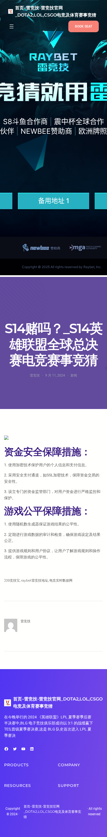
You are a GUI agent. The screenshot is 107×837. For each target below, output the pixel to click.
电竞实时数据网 (60, 580)
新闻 (74, 375)
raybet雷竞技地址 (34, 580)
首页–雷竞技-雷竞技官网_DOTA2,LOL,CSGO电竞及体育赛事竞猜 (52, 811)
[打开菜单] (11, 26)
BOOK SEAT (83, 26)
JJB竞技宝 (12, 580)
